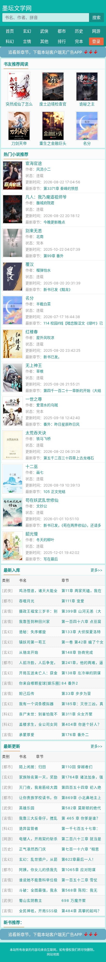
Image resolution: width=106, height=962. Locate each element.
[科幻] (7, 714)
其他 (44, 41)
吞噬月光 (26, 601)
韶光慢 (31, 533)
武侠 (44, 31)
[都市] (7, 601)
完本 (79, 41)
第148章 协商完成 (77, 652)
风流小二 (43, 169)
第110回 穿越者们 (77, 767)
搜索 (96, 17)
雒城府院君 (45, 203)
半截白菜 (43, 304)
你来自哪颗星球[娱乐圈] (40, 683)
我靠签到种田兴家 (34, 621)
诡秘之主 (87, 104)
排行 (62, 41)
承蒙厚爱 (26, 734)
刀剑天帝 (19, 143)
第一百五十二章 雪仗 (79, 880)
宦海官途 (33, 163)
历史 (79, 31)
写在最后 (50, 559)
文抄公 (41, 506)
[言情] (7, 611)
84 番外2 (69, 683)
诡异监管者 (28, 828)
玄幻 (27, 31)
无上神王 (33, 365)
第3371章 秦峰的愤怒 (60, 188)
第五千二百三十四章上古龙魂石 (68, 458)
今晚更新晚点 (54, 222)
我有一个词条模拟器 (36, 704)
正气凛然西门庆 (32, 849)
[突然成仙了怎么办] (19, 74)
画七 (39, 472)
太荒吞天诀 (35, 432)
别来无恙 (33, 230)
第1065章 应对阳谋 (78, 869)
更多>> (96, 570)
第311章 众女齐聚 (77, 714)
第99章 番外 (53, 256)
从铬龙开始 (28, 652)
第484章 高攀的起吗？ (81, 911)
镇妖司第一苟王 (32, 642)
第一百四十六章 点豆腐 (81, 621)
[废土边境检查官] (53, 74)
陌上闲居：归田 (32, 767)
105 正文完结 (54, 491)
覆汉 (29, 264)
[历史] (7, 849)
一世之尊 (33, 399)
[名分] (87, 114)
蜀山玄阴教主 (30, 900)
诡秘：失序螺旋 (32, 632)
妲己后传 (26, 693)
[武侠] (7, 590)
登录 (96, 41)
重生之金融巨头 (52, 143)
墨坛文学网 (17, 8)
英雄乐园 (26, 808)
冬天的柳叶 (45, 539)
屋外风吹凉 (45, 337)
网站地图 (53, 954)
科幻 (10, 41)
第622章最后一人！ (78, 859)
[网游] (7, 839)
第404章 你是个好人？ (81, 724)
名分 (87, 143)
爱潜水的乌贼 (47, 405)
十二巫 (31, 466)
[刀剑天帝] (19, 114)
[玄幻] (7, 632)
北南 (39, 236)
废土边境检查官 (52, 104)
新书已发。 (52, 357)
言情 (27, 41)
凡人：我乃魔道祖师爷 (46, 197)
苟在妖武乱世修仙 (41, 500)
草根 (39, 371)
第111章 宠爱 (72, 601)
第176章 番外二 (75, 734)
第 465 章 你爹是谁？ (80, 818)
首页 (10, 31)
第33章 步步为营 (76, 693)
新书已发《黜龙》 (57, 289)
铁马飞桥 (43, 438)
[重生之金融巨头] (53, 114)
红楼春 (31, 331)
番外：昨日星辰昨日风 (61, 424)
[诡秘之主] (87, 74)
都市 (62, 31)
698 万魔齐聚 (73, 900)
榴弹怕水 (43, 270)
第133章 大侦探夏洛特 (81, 632)
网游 (96, 31)
